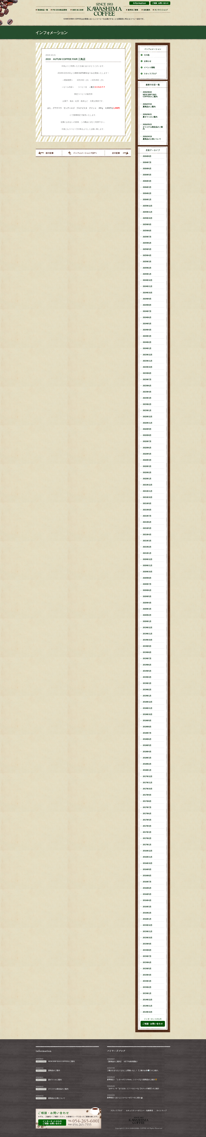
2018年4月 (147, 752)
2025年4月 (147, 255)
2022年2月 (147, 473)
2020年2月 (147, 615)
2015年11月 (147, 932)
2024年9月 (147, 299)
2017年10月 (147, 789)
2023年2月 (147, 404)
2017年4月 (147, 826)
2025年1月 (147, 274)
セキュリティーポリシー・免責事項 (139, 1111)
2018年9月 (147, 721)
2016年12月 (147, 851)
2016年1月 (147, 919)
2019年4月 (147, 677)
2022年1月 (147, 479)
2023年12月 (147, 355)
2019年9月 (147, 646)
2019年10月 (147, 640)
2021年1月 (147, 553)
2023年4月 (147, 392)
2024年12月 (147, 280)
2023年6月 (147, 386)
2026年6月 (147, 169)
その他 (146, 55)
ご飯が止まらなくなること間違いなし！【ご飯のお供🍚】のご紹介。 (133, 1070)
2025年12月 (147, 206)
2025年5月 (147, 249)
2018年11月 (147, 708)
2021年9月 (147, 503)
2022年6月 (147, 448)
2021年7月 (147, 516)
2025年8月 (147, 231)
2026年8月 (147, 156)
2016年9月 (147, 869)
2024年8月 (147, 305)
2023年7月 (147, 380)
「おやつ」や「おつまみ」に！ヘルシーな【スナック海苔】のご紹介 (133, 1089)
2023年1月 (147, 410)
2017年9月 (147, 795)
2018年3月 (147, 758)
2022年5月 (147, 454)
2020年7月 (147, 584)
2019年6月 (147, 665)
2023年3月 (147, 398)
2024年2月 (147, 342)
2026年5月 (147, 175)
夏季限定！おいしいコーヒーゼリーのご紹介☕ (125, 1098)
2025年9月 (147, 224)
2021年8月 (147, 510)
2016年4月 (147, 900)
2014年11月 (147, 1006)
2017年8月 (147, 801)
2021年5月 (147, 528)
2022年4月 (147, 460)
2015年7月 (147, 956)
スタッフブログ (150, 74)
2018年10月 (147, 714)
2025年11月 (147, 212)
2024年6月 (147, 317)
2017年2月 (147, 838)
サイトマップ (162, 1111)
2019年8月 (147, 652)
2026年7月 (147, 162)
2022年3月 (147, 466)
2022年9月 (147, 429)
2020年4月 (147, 603)
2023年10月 (147, 367)
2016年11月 (147, 857)
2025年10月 (147, 218)
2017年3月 (147, 832)
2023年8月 (147, 373)
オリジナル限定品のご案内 (153, 126)
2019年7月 (147, 659)
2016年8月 (147, 876)
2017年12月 (147, 776)
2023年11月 (147, 361)
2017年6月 (147, 814)
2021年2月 (147, 547)
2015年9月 (147, 944)
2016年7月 (147, 882)
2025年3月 (147, 262)
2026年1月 (147, 200)
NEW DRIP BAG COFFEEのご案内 (150, 94)
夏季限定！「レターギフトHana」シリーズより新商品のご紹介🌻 (132, 1080)
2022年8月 (147, 435)
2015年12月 (147, 925)
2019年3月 (147, 683)
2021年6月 (147, 522)
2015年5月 (147, 969)
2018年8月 (147, 727)
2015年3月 (147, 981)
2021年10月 (147, 497)
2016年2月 (147, 913)
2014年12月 (147, 1000)
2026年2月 (147, 193)
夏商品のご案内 (149, 105)
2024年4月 (147, 330)
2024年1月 (147, 348)
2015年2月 (147, 987)
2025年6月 (147, 243)
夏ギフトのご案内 (150, 115)
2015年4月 (147, 975)
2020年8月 (147, 578)
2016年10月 (147, 863)
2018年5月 (147, 745)
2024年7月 (147, 311)
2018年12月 (147, 702)
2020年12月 (147, 559)
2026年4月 (147, 181)
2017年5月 (147, 820)
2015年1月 (147, 993)
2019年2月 (147, 690)
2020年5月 (147, 596)
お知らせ (147, 61)
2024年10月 (147, 293)
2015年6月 (147, 962)
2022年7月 (147, 441)
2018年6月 (147, 739)
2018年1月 (147, 770)
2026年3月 (147, 187)
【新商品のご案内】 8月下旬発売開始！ (122, 1061)
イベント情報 (149, 67)
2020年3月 (147, 609)
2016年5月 (147, 894)
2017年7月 (147, 807)
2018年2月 (147, 764)
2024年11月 (147, 286)
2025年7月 (147, 237)
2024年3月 (147, 336)
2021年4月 (147, 535)
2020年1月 (147, 621)
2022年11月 (147, 423)
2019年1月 (147, 696)
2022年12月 (147, 417)
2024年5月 (147, 324)
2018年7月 (147, 733)
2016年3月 (147, 907)
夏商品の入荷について (152, 137)
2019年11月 (147, 634)
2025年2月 (147, 268)
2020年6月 (147, 590)
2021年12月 (147, 485)
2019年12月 (147, 628)
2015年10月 (147, 938)
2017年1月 (147, 845)
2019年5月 (147, 671)
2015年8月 (147, 950)
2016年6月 (147, 888)
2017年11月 (147, 783)
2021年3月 (147, 541)
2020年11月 (147, 566)
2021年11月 (147, 491)
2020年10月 (147, 572)
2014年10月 (147, 1012)
